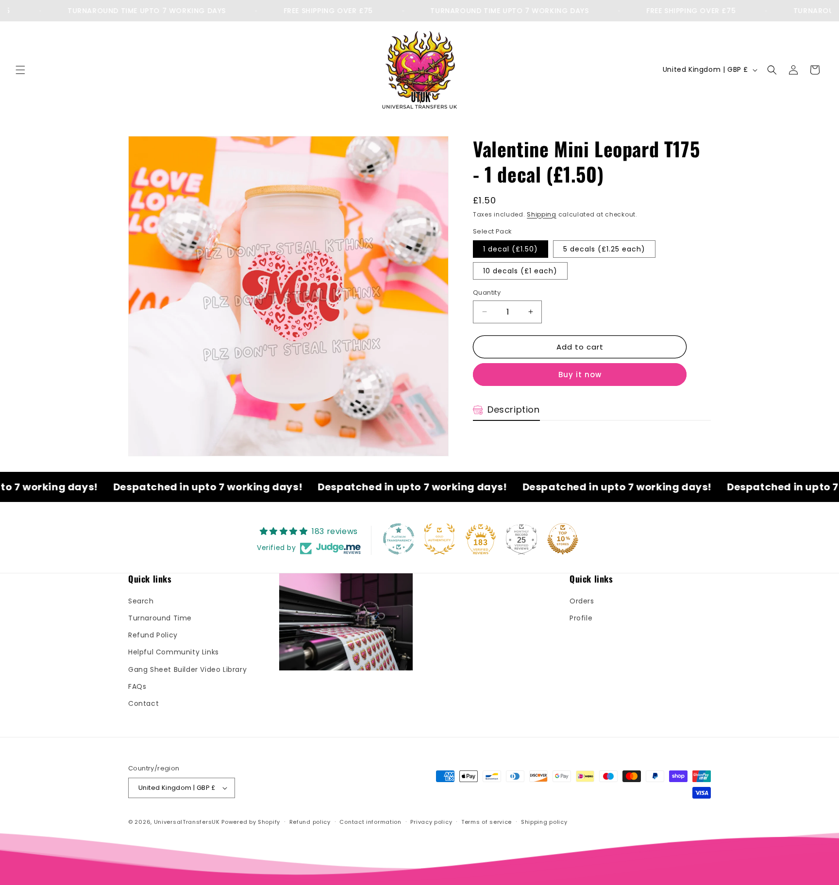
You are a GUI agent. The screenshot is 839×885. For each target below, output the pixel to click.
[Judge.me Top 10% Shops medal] (562, 538)
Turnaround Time (160, 618)
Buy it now (580, 374)
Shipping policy (544, 822)
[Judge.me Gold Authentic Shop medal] (439, 538)
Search (141, 601)
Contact (143, 703)
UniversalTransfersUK (187, 822)
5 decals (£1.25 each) (604, 249)
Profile (581, 618)
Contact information (370, 822)
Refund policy (310, 822)
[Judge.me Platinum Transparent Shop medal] (398, 538)
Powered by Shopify (250, 822)
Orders (582, 601)
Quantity (487, 292)
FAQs (137, 686)
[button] (20, 70)
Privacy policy (431, 822)
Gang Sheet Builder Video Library (187, 669)
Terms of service (486, 822)
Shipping (541, 214)
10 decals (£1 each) (520, 271)
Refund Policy (153, 635)
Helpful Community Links (173, 652)
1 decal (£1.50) (510, 249)
